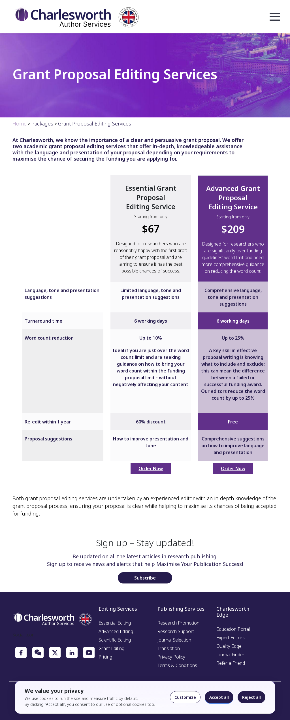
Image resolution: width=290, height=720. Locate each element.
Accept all (219, 697)
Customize (185, 697)
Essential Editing (115, 623)
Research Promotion (178, 623)
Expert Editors (230, 637)
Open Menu (275, 17)
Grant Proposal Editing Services (94, 123)
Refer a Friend (230, 663)
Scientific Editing (115, 640)
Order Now (150, 468)
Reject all (251, 697)
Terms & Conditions (177, 665)
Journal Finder (230, 654)
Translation (168, 648)
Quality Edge (229, 646)
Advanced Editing (116, 631)
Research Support (175, 631)
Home (19, 123)
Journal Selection (174, 640)
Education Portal (233, 629)
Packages (42, 123)
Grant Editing (111, 648)
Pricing (105, 657)
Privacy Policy (171, 657)
